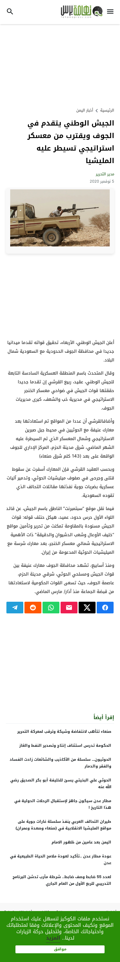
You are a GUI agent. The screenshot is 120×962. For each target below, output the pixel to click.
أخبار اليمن (84, 110)
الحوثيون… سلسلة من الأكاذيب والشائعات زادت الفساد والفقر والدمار (60, 763)
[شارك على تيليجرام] (15, 607)
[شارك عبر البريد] (69, 607)
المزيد (53, 937)
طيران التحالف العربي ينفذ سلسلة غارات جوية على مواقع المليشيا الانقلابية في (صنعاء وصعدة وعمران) (63, 825)
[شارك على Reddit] (33, 607)
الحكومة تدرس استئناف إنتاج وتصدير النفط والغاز (65, 745)
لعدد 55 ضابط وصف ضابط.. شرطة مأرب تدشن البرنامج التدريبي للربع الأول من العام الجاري (62, 880)
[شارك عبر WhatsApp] (51, 607)
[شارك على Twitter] (87, 607)
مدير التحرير (105, 174)
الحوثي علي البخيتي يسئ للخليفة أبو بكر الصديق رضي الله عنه (60, 783)
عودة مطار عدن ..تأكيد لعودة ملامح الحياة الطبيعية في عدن (60, 859)
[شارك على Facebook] (105, 607)
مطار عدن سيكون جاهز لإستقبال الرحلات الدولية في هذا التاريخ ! (62, 804)
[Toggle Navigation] (111, 12)
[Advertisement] (60, 65)
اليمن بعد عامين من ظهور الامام (81, 842)
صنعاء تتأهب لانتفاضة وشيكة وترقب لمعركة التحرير (64, 731)
